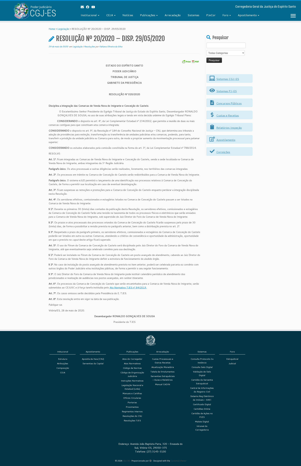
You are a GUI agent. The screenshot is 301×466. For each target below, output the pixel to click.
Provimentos (132, 406)
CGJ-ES (126, 460)
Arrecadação (173, 15)
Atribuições (62, 363)
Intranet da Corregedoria (202, 428)
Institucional (89, 15)
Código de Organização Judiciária (132, 374)
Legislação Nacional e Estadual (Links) (132, 387)
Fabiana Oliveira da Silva (110, 46)
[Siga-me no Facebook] (88, 7)
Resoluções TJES (132, 420)
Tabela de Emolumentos (162, 371)
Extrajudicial (232, 358)
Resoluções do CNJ (132, 416)
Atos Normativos (132, 363)
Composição (62, 368)
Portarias (132, 402)
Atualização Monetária (162, 367)
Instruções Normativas (132, 380)
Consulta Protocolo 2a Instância (202, 360)
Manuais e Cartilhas (132, 393)
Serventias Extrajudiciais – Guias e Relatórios (162, 378)
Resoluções (89, 46)
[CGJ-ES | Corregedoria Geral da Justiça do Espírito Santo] (35, 11)
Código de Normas (132, 368)
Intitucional (62, 351)
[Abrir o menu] (293, 16)
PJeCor (210, 15)
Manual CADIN (162, 384)
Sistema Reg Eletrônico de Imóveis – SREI (202, 398)
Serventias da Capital (92, 363)
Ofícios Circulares (132, 397)
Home (52, 29)
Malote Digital (202, 421)
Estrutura (62, 358)
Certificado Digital (202, 404)
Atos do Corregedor (132, 358)
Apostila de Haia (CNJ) (93, 358)
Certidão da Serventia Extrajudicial (202, 381)
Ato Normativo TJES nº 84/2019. (128, 287)
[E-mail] (83, 7)
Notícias (127, 15)
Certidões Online (202, 408)
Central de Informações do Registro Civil (202, 390)
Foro (225, 15)
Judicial (232, 363)
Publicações (148, 15)
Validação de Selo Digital (202, 373)
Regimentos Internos (132, 411)
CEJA (110, 15)
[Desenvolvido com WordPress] (150, 460)
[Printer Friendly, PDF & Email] (190, 61)
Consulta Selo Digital (202, 367)
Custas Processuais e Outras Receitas (162, 360)
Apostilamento (247, 15)
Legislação (63, 29)
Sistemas (193, 15)
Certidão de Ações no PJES (202, 415)
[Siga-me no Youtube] (94, 7)
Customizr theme (178, 460)
